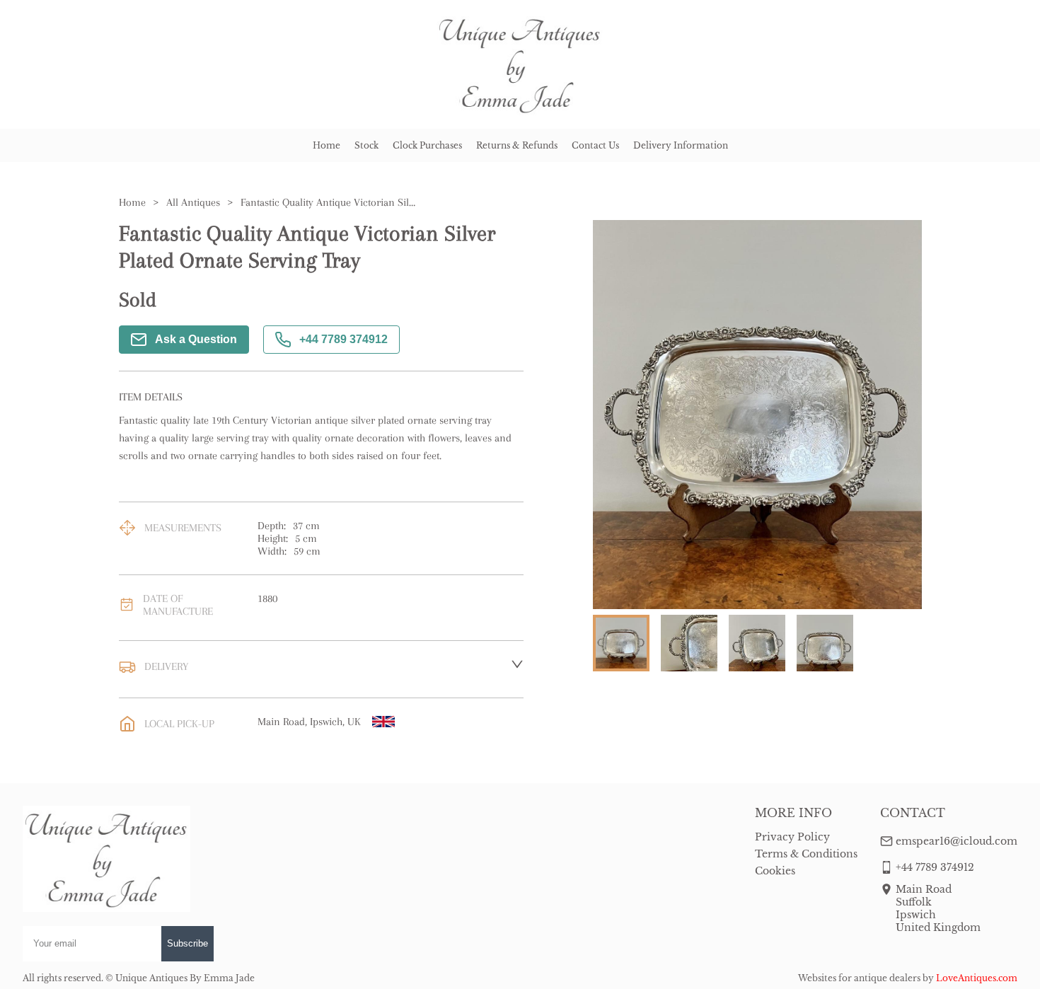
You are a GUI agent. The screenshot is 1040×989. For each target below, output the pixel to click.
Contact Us (595, 145)
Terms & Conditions (806, 854)
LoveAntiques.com (976, 978)
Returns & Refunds (516, 145)
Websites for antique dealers (859, 978)
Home (326, 145)
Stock (366, 145)
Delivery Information (680, 145)
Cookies (775, 870)
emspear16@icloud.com (956, 841)
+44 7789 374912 (343, 339)
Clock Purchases (427, 145)
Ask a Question (196, 339)
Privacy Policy (792, 837)
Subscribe (187, 943)
